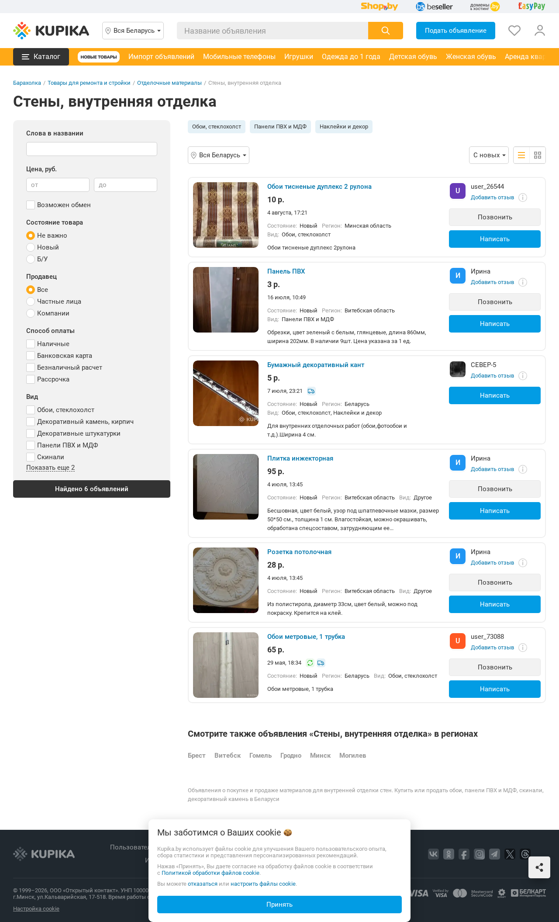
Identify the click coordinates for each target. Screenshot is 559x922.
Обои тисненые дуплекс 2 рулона (319, 187)
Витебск (227, 755)
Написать (495, 239)
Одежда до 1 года (351, 56)
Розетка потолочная (299, 552)
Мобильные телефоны (239, 56)
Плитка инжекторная (300, 458)
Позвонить (495, 217)
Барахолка (27, 83)
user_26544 (487, 187)
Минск (320, 755)
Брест (197, 755)
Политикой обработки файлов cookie (210, 873)
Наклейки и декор (344, 126)
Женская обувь (471, 56)
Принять (279, 904)
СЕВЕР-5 (483, 365)
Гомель (260, 755)
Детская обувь (413, 56)
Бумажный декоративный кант (315, 365)
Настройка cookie (36, 908)
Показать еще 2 (50, 467)
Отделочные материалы (169, 83)
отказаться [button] (202, 883)
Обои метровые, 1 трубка (306, 637)
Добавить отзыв (492, 197)
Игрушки (298, 56)
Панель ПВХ (286, 271)
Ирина (480, 271)
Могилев (352, 755)
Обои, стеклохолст (216, 126)
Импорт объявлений (161, 56)
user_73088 (487, 637)
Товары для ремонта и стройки (89, 83)
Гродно (290, 755)
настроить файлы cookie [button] (263, 883)
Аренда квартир (531, 56)
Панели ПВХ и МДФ (280, 126)
